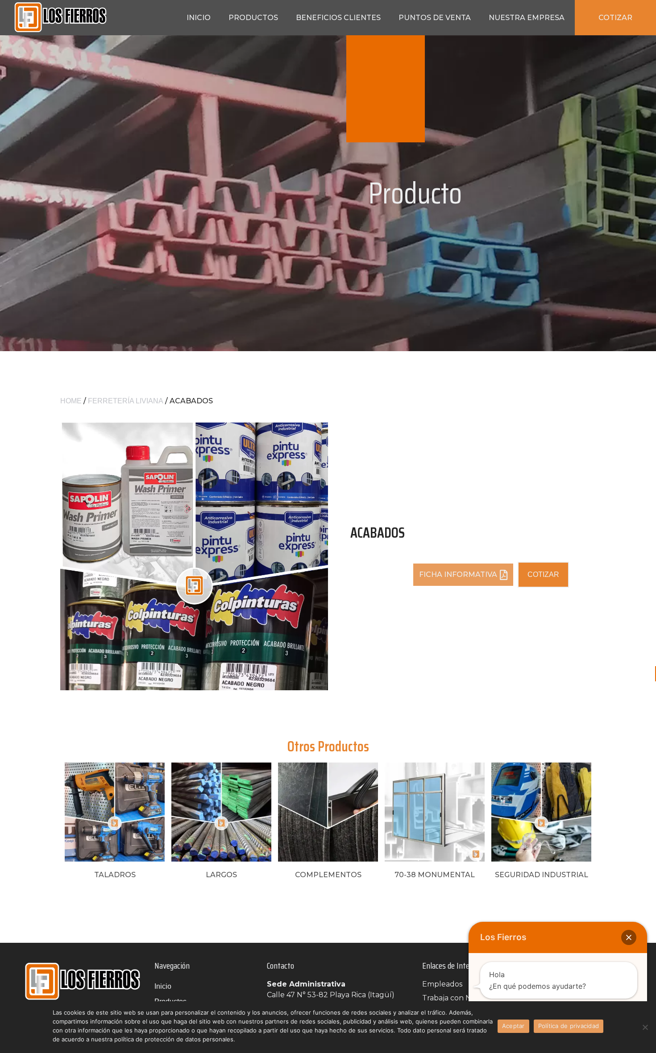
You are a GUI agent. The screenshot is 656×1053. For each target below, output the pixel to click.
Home (71, 401)
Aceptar (513, 1025)
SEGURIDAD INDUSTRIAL (541, 875)
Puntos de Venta (435, 17)
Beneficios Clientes (338, 17)
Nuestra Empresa (527, 17)
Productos (253, 17)
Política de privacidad (568, 1025)
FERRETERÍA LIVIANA (125, 401)
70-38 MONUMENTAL (434, 875)
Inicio (199, 17)
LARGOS (221, 875)
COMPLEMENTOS (328, 875)
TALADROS (115, 875)
